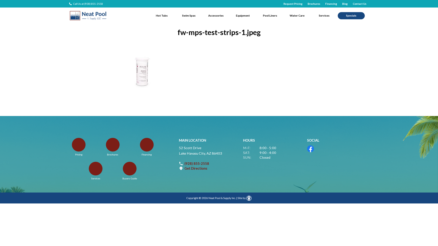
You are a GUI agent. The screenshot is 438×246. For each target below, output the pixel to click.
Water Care (297, 15)
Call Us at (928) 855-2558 (88, 3)
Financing (331, 3)
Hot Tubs (162, 15)
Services (324, 15)
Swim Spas (189, 15)
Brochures (314, 3)
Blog (345, 3)
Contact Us (359, 3)
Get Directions (195, 168)
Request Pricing (293, 3)
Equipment (243, 15)
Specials (351, 15)
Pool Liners (270, 15)
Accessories (216, 15)
